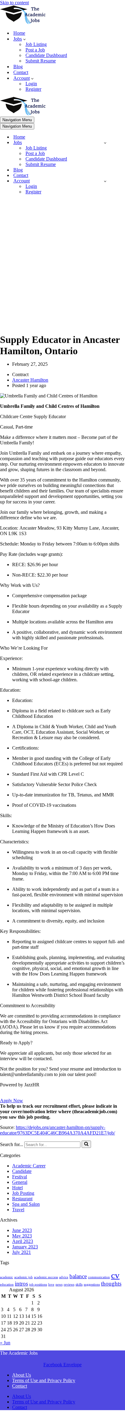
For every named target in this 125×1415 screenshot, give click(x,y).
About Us (21, 1375)
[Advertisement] (62, 262)
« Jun (5, 1342)
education (7, 1284)
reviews (69, 1284)
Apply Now (11, 1100)
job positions (38, 1284)
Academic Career (29, 1165)
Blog (18, 66)
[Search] (86, 1144)
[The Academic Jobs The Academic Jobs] (23, 22)
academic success (46, 1277)
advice (63, 1277)
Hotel (17, 1187)
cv (115, 1275)
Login (31, 83)
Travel (18, 1209)
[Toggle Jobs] (105, 142)
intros (21, 1283)
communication (99, 1277)
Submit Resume (40, 60)
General (19, 1182)
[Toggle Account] (105, 181)
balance (78, 1276)
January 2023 (25, 1246)
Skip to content (14, 2)
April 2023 (22, 1241)
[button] (24, 39)
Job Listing (36, 44)
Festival (19, 1176)
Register (33, 89)
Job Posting (23, 1193)
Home (19, 33)
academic (6, 1277)
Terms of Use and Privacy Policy (43, 1380)
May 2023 (22, 1235)
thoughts (111, 1283)
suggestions (92, 1284)
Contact (20, 72)
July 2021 (21, 1252)
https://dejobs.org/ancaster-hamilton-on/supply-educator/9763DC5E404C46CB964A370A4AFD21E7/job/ (57, 1130)
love (51, 1284)
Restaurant (22, 1198)
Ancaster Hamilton (30, 380)
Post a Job (35, 49)
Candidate (22, 1171)
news (59, 1284)
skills (79, 1284)
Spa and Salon (26, 1204)
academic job (23, 1277)
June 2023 (22, 1230)
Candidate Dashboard (46, 55)
